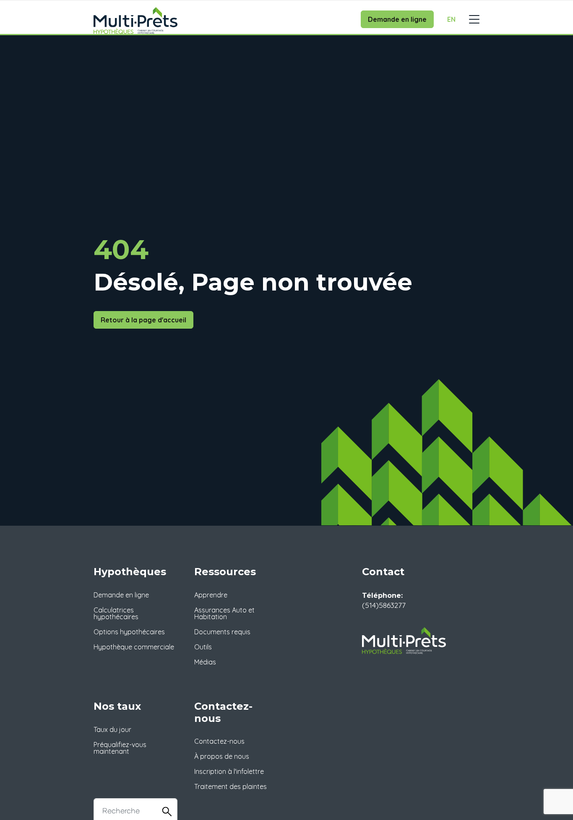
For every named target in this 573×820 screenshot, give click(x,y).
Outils (203, 647)
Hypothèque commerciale (134, 647)
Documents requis (222, 631)
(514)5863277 (384, 605)
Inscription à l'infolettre (229, 771)
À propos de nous (221, 756)
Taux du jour (112, 729)
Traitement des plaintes (230, 786)
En (451, 19)
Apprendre (210, 595)
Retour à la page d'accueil (143, 320)
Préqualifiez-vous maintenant (120, 748)
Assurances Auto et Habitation (224, 613)
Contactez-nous (219, 741)
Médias (205, 662)
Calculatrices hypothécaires (116, 613)
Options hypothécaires (129, 631)
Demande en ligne (397, 19)
